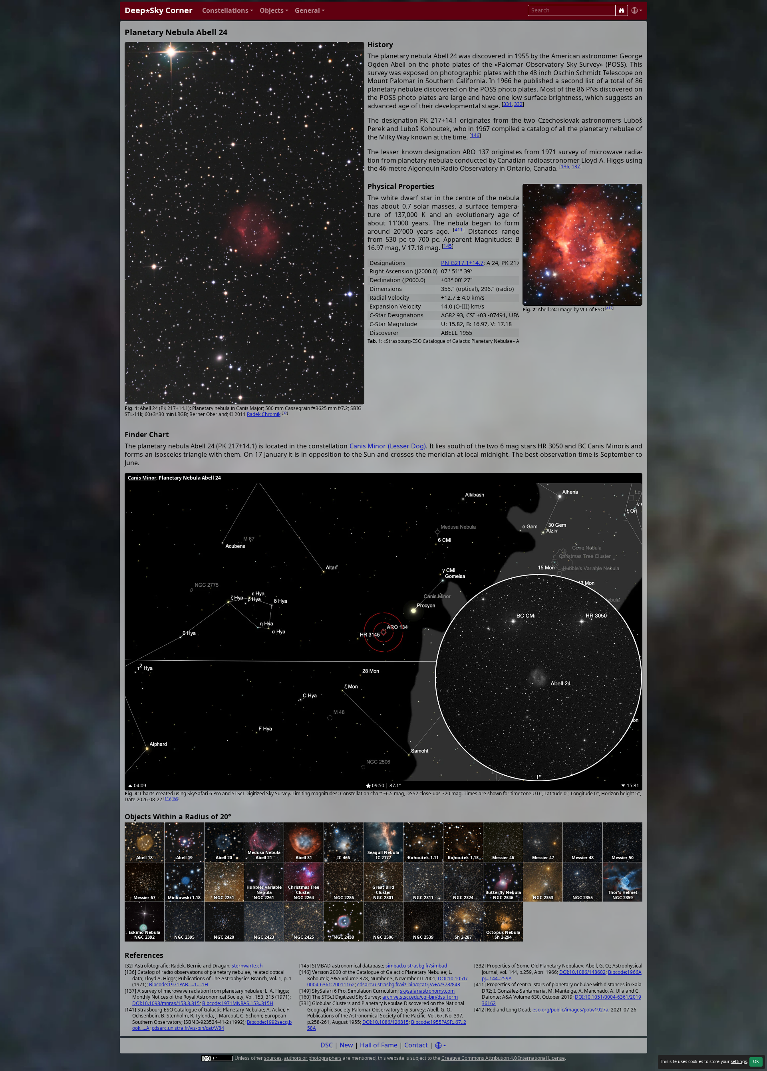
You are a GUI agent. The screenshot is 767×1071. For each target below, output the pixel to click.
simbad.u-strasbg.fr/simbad (416, 965)
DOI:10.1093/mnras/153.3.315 (166, 1003)
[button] (227, 10)
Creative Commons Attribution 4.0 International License (503, 1058)
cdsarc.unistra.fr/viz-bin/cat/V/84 (188, 1028)
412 (609, 308)
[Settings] (441, 1045)
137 (576, 166)
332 (518, 104)
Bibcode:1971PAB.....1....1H (178, 984)
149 (168, 798)
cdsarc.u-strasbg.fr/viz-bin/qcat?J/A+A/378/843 (408, 984)
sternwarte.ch (247, 965)
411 (459, 229)
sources (273, 1058)
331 (507, 104)
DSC (326, 1045)
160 (175, 798)
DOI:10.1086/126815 (385, 1022)
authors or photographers (313, 1058)
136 (565, 166)
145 (447, 246)
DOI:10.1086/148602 (582, 972)
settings (739, 1061)
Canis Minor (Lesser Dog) (388, 446)
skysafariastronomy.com (427, 990)
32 (285, 413)
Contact (416, 1045)
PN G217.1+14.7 (462, 263)
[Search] (621, 10)
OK (756, 1061)
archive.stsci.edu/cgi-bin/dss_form (420, 996)
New (346, 1045)
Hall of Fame (378, 1045)
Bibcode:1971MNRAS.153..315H (237, 1003)
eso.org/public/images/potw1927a (570, 1009)
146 (475, 135)
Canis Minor (142, 477)
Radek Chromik (263, 414)
